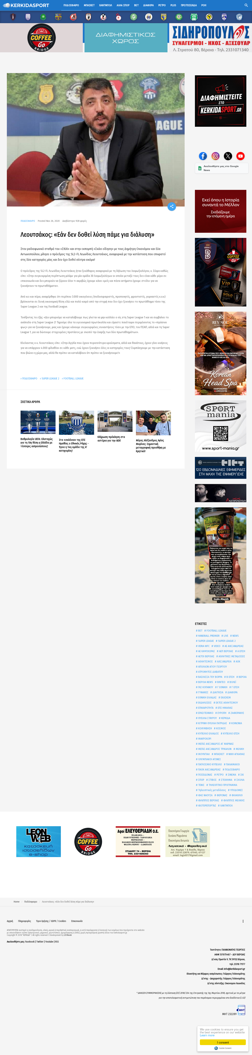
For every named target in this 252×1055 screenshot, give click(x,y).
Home (17, 901)
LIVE (225, 635)
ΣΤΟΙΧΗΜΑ (226, 779)
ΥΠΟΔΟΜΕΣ (236, 790)
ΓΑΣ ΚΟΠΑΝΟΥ (205, 687)
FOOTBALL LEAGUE (73, 378)
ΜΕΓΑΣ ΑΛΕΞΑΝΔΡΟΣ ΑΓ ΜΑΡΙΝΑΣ (215, 743)
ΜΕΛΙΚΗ (239, 749)
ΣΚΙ (242, 774)
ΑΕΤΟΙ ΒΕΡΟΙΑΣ (205, 656)
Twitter (39, 941)
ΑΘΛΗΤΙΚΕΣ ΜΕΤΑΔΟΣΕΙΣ (231, 656)
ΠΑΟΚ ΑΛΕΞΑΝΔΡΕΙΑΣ (209, 769)
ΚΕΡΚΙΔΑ (225, 718)
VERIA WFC (203, 646)
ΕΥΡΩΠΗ (221, 713)
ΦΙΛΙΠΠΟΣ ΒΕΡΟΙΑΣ (208, 800)
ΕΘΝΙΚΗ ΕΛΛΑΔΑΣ (207, 697)
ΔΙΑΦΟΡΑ (232, 692)
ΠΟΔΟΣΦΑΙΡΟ (28, 220)
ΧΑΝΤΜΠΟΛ (226, 805)
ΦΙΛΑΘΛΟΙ (237, 795)
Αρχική (10, 921)
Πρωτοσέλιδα (189, 5)
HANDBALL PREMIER (208, 635)
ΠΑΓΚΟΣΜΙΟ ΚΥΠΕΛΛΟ (209, 764)
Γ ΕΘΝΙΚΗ (222, 687)
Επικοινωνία (77, 921)
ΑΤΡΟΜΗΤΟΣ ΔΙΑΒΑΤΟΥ (210, 671)
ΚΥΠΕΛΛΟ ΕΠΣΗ (230, 733)
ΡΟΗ (203, 5)
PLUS (173, 5)
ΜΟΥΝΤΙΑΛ (203, 754)
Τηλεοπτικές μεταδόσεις (211, 790)
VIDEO (216, 646)
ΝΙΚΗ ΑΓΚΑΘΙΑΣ (236, 754)
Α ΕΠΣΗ (241, 651)
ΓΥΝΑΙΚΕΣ (202, 692)
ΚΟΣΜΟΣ (220, 728)
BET (199, 630)
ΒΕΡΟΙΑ (242, 677)
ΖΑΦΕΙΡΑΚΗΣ (237, 713)
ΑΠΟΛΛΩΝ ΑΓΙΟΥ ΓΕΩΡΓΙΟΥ (212, 666)
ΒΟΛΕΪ (232, 682)
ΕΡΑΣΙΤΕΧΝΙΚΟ (205, 713)
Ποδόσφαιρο (71, 5)
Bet (136, 5)
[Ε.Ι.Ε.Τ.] (222, 468)
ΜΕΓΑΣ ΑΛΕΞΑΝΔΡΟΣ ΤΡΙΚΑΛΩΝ (214, 749)
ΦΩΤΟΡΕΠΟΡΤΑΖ (206, 805)
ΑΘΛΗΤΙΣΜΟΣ (205, 661)
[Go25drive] (222, 555)
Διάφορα (148, 5)
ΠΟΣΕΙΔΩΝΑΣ (204, 774)
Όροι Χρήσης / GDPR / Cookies (51, 921)
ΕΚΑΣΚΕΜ (225, 697)
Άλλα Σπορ (123, 5)
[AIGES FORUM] (222, 211)
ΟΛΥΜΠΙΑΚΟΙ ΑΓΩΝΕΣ (209, 759)
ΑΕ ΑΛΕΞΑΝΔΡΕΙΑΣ (234, 646)
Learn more (207, 1035)
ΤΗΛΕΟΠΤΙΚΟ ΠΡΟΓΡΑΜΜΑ (222, 785)
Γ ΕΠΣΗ (235, 687)
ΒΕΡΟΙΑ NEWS (205, 682)
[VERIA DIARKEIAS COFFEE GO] (222, 272)
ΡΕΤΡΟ (220, 774)
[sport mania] (222, 426)
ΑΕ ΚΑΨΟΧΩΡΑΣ (206, 651)
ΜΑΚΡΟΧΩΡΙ (204, 738)
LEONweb (68, 935)
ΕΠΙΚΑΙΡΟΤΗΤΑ (205, 707)
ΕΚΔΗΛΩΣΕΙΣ (204, 702)
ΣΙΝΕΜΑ (231, 774)
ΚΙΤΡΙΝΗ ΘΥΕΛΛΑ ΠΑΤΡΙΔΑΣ (212, 723)
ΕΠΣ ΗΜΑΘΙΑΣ (225, 707)
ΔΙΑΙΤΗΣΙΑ (217, 692)
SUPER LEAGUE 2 (50, 378)
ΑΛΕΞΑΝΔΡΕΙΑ (223, 661)
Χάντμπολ (105, 5)
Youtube (49, 941)
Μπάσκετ (89, 5)
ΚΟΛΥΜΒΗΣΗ (204, 728)
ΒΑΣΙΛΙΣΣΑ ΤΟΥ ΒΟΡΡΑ (209, 677)
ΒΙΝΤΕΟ (221, 682)
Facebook (29, 941)
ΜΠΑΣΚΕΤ (218, 754)
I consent (223, 1042)
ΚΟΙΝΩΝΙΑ (236, 723)
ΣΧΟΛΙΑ (240, 779)
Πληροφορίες (24, 921)
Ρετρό (162, 5)
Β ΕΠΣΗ (230, 677)
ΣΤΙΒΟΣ (212, 779)
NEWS (235, 635)
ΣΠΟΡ (200, 779)
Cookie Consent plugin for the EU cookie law (222, 1048)
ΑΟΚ (237, 661)
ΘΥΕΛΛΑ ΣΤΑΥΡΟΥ (207, 718)
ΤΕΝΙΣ (200, 785)
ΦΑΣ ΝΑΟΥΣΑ (204, 795)
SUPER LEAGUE (205, 641)
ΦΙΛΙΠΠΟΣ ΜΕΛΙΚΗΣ (234, 800)
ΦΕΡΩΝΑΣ (221, 795)
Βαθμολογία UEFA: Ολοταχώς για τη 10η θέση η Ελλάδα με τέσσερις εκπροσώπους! (37, 442)
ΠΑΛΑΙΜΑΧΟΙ (232, 764)
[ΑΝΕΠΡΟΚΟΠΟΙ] (222, 493)
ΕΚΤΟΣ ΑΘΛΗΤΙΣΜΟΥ (226, 702)
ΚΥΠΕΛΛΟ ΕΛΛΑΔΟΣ (208, 733)
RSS (57, 941)
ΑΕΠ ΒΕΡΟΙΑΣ (225, 651)
